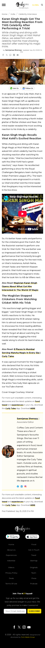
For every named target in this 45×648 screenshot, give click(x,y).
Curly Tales (10, 408)
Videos (11, 567)
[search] (42, 5)
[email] (18, 55)
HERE (32, 408)
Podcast (33, 583)
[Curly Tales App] (13, 536)
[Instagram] (24, 627)
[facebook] (3, 55)
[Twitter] (19, 627)
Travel (33, 555)
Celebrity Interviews (27, 14)
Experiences (11, 555)
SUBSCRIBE (34, 611)
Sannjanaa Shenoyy (13, 50)
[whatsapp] (10, 55)
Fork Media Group (28, 637)
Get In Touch (33, 550)
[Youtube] (28, 627)
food (37, 401)
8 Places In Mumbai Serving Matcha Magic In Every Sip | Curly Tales (21, 353)
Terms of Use (11, 583)
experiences (17, 405)
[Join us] (15, 88)
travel (4, 405)
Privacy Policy (11, 573)
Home (4, 14)
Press (33, 578)
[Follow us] (28, 88)
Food (33, 544)
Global (35, 5)
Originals (34, 567)
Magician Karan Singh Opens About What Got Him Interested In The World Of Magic (20, 286)
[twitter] (7, 55)
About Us (11, 550)
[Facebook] (14, 627)
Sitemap (34, 560)
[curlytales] (22, 531)
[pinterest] (14, 55)
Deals (11, 578)
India (13, 14)
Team (33, 573)
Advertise (11, 560)
